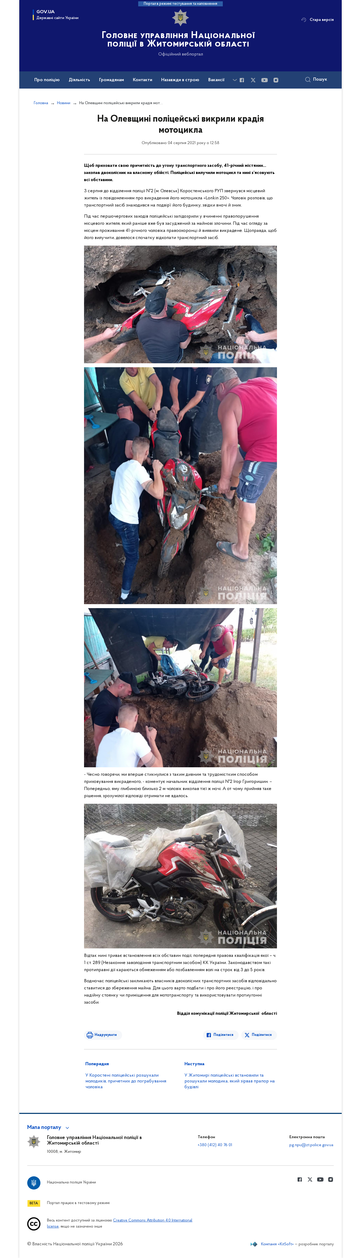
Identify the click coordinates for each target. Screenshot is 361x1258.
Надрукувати (106, 1035)
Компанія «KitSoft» (277, 1244)
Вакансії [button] (216, 80)
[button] (49, 1127)
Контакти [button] (142, 80)
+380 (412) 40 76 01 (215, 1145)
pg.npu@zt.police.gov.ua (311, 1145)
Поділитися (223, 1035)
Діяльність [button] (79, 80)
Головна (41, 103)
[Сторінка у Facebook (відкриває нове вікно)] (242, 80)
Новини (63, 103)
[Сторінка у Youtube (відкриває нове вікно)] (264, 80)
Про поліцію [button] (47, 80)
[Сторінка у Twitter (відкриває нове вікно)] (253, 80)
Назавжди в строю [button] (180, 80)
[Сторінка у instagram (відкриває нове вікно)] (276, 80)
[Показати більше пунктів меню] (235, 80)
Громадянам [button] (111, 80)
